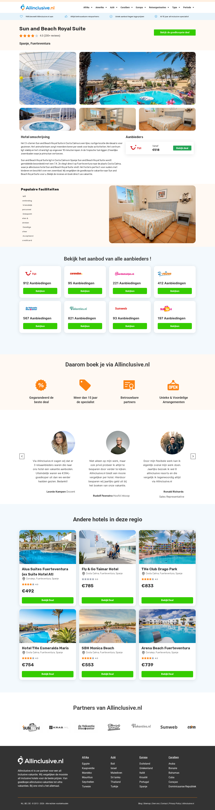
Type (174, 7)
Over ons (155, 803)
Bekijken (40, 291)
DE (29, 803)
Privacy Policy (175, 803)
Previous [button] (23, 726)
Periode (187, 7)
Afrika (86, 7)
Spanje (24, 43)
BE (26, 803)
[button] (21, 456)
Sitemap (147, 803)
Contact (164, 803)
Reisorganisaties (157, 7)
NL (22, 803)
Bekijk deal (182, 148)
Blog (140, 803)
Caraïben (125, 7)
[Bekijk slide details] (31, 727)
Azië (112, 7)
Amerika (100, 7)
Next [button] (191, 726)
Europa (139, 7)
